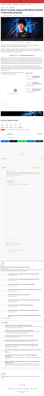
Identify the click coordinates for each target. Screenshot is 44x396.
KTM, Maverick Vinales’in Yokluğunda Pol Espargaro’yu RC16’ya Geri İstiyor (37, 84)
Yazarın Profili (39, 133)
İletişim (35, 388)
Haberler (9, 4)
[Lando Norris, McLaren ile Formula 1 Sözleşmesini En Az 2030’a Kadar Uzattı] (4, 300)
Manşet (13, 129)
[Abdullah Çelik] (5, 136)
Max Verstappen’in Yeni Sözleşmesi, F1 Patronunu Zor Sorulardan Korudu (36, 78)
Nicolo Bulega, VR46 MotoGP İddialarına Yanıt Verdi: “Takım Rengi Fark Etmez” (21, 340)
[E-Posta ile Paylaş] (39, 141)
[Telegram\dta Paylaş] (31, 141)
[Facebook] (19, 385)
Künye (31, 388)
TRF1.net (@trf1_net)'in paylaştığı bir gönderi (15, 107)
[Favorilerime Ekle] (13, 43)
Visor (13, 251)
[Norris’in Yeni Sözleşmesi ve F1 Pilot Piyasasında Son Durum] (4, 305)
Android (16, 55)
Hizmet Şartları (19, 388)
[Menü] (2, 1)
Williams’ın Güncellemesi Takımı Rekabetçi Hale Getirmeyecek (18, 325)
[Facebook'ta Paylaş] (5, 141)
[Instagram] (24, 385)
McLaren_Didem (9, 181)
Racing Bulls (18, 129)
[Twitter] (22, 385)
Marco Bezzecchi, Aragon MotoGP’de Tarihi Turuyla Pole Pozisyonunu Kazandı (24, 289)
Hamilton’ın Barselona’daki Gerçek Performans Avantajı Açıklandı (19, 330)
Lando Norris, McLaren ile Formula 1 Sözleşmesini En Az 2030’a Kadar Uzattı (24, 299)
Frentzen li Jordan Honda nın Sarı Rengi (15, 250)
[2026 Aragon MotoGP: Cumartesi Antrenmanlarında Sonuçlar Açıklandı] (4, 311)
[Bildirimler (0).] (42, 1)
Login (41, 158)
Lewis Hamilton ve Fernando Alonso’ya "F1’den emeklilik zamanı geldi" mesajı (21, 344)
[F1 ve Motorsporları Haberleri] (22, 1)
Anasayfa (3, 4)
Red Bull (22, 129)
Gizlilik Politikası (11, 388)
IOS (19, 55)
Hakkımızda (26, 388)
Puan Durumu (23, 4)
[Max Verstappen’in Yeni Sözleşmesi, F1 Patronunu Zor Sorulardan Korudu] (28, 76)
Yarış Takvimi (15, 4)
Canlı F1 (29, 4)
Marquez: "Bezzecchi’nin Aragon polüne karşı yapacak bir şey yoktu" (15, 267)
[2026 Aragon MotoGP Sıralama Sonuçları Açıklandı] (28, 89)
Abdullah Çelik (5, 15)
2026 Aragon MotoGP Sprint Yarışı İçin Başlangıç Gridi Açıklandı (21, 284)
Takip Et (11, 137)
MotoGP (2, 265)
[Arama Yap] (40, 1)
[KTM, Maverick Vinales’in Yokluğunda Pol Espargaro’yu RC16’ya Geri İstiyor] (28, 83)
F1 (7, 57)
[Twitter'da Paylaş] (13, 141)
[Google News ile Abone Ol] (28, 43)
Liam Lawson (9, 129)
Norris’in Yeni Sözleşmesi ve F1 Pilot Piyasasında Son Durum (20, 305)
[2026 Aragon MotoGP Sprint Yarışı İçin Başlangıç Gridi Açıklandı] (4, 284)
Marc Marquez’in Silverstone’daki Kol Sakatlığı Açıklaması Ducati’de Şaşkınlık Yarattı (24, 316)
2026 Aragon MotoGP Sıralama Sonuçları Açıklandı (36, 90)
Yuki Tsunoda (27, 129)
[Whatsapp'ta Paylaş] (22, 141)
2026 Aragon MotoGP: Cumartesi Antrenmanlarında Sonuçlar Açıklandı (23, 310)
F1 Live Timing (22, 392)
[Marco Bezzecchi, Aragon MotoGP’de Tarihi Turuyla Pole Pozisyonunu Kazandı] (4, 290)
